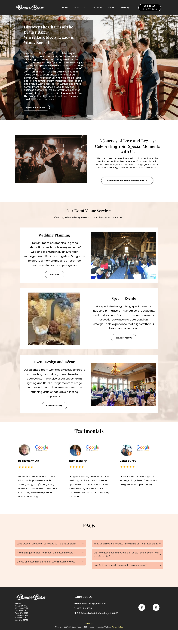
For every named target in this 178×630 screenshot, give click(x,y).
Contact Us (96, 7)
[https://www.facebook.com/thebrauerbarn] (141, 607)
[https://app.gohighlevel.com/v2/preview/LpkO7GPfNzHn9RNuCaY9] (30, 7)
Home (65, 7)
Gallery (125, 7)
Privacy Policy (117, 627)
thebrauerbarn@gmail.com (91, 603)
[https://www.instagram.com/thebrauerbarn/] (156, 607)
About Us (79, 7)
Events (112, 7)
